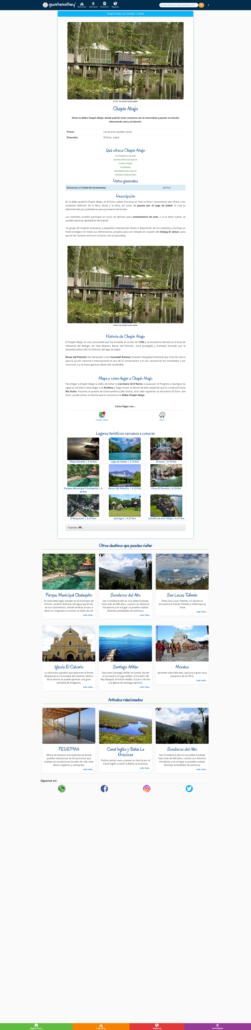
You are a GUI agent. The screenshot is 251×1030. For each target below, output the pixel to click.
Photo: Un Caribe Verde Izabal (125, 325)
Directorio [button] (105, 7)
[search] (178, 5)
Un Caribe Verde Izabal (128, 101)
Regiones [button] (115, 7)
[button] (208, 5)
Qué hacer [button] (93, 7)
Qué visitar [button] (82, 7)
